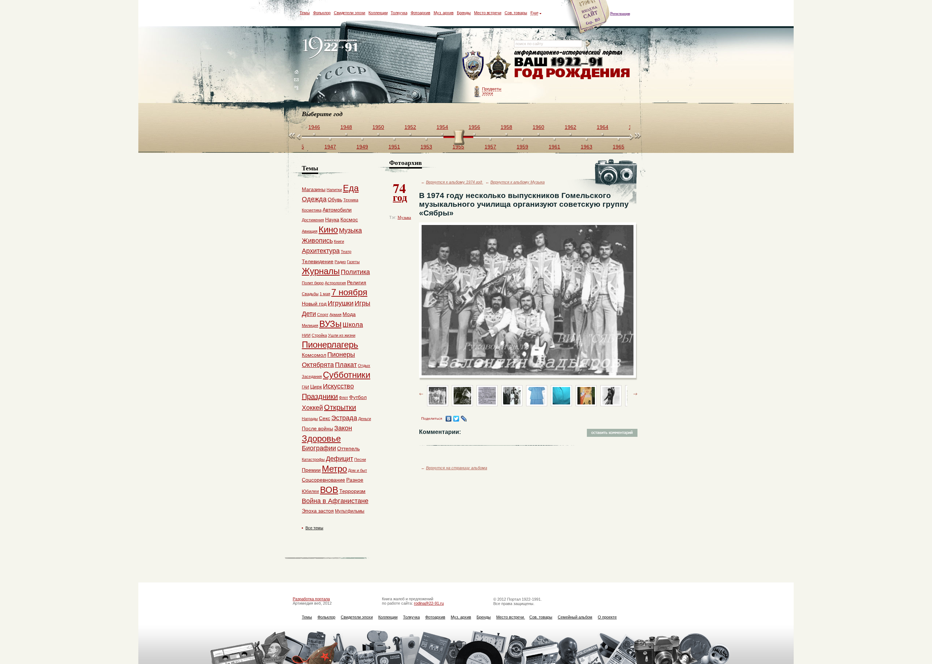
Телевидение (317, 261)
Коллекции (377, 13)
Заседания (312, 376)
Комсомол (314, 355)
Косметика (311, 210)
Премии (311, 470)
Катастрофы (313, 459)
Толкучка (399, 13)
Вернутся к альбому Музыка (517, 182)
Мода (349, 314)
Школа (353, 324)
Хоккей (312, 407)
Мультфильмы (349, 511)
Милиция (310, 325)
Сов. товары (516, 13)
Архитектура (321, 250)
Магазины (313, 189)
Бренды (464, 13)
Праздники (320, 396)
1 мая (325, 294)
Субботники (346, 375)
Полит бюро (313, 283)
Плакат (346, 364)
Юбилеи (310, 491)
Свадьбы (310, 294)
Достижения (313, 220)
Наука (332, 219)
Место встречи (487, 13)
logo (331, 48)
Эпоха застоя (318, 511)
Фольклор (322, 13)
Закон (343, 428)
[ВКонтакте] (449, 418)
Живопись (317, 240)
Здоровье (321, 438)
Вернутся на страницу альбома (456, 468)
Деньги (364, 418)
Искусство (338, 386)
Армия (335, 314)
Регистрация (620, 13)
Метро (334, 469)
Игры (362, 303)
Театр (346, 251)
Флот (343, 397)
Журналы (321, 271)
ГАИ (305, 387)
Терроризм (352, 491)
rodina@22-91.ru (429, 603)
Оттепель (348, 448)
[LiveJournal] (464, 418)
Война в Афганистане (335, 501)
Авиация (309, 231)
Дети (309, 313)
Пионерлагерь (330, 344)
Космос (349, 219)
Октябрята (318, 364)
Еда (351, 188)
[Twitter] (456, 418)
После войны (317, 428)
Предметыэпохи (491, 91)
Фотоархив (420, 13)
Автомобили (337, 210)
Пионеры (341, 354)
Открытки (340, 407)
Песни (360, 459)
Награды (310, 418)
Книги (339, 241)
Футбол (358, 397)
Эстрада (344, 418)
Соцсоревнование (323, 480)
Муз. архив (444, 13)
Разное (354, 480)
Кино (328, 229)
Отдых (364, 365)
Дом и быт (357, 470)
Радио (340, 262)
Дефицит (339, 458)
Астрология (335, 283)
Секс (324, 418)
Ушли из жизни (341, 335)
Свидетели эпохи (350, 13)
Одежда (314, 199)
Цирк (316, 387)
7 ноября (349, 292)
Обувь (335, 199)
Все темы (314, 528)
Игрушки (341, 303)
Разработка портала (311, 599)
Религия (356, 282)
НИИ (306, 335)
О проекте (607, 617)
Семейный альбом (575, 617)
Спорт (322, 314)
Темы (305, 13)
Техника (350, 200)
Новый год (314, 304)
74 (400, 191)
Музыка (404, 217)
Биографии (319, 448)
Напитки (334, 189)
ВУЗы (330, 324)
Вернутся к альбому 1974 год (454, 182)
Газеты (353, 262)
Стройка (319, 335)
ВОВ (329, 490)
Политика (355, 272)
